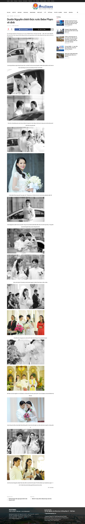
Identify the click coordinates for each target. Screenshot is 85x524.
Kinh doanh (32, 12)
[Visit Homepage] (42, 6)
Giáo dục (20, 12)
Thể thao (50, 12)
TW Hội (65, 12)
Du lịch (8, 12)
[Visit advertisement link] (30, 492)
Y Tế (45, 12)
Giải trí (14, 12)
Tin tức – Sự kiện (58, 12)
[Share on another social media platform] (52, 29)
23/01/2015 (9, 25)
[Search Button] (77, 12)
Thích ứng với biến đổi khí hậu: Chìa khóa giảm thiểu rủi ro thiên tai (71, 55)
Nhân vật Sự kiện (16, 25)
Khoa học (26, 12)
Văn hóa (71, 12)
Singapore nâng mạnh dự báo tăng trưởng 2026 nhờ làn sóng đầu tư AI (71, 31)
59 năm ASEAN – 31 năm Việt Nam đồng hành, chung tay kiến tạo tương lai (71, 48)
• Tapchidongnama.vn (50, 513)
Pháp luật (39, 12)
